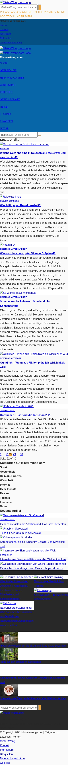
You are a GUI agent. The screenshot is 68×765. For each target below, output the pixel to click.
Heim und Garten (12, 77)
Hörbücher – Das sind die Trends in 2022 (25, 415)
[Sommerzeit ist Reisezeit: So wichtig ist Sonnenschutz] (18, 292)
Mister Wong (7, 741)
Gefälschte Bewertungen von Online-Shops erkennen (31, 568)
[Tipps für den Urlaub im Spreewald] (14, 528)
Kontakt (3, 25)
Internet (6, 92)
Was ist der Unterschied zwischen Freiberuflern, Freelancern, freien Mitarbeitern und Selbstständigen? (14, 590)
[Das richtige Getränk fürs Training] (48, 576)
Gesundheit (8, 70)
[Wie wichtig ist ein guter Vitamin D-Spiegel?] (7, 244)
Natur (4, 128)
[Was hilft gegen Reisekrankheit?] (10, 196)
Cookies (4, 29)
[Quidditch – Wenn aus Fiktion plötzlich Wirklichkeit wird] (34, 353)
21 (7, 454)
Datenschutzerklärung (11, 42)
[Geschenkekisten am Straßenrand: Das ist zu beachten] (22, 515)
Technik (5, 113)
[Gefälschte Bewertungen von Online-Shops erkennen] (33, 563)
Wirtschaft (8, 84)
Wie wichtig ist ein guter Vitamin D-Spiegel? (27, 253)
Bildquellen (5, 38)
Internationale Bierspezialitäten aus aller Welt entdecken (33, 559)
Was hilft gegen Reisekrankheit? (20, 205)
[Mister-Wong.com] (15, 2)
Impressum (5, 34)
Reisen (4, 106)
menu (29, 16)
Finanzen (6, 121)
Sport (4, 63)
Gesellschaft (10, 99)
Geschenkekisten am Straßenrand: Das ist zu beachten (33, 524)
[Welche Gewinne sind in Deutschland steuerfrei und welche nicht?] (24, 143)
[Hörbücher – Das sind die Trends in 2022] (17, 406)
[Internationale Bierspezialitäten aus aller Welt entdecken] (34, 552)
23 (14, 454)
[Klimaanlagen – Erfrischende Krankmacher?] (42, 590)
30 (21, 454)
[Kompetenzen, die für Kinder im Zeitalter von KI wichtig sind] (16, 537)
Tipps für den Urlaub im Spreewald (20, 532)
